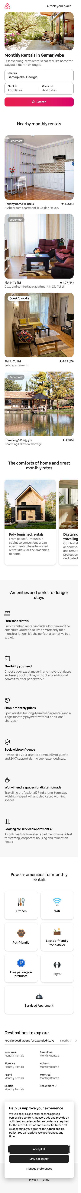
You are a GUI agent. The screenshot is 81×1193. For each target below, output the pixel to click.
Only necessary (39, 1159)
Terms (45, 1179)
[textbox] (22, 90)
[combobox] (39, 77)
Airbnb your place (59, 6)
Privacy (33, 1179)
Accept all (39, 1149)
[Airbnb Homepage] (7, 6)
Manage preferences (39, 1168)
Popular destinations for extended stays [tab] (29, 1040)
